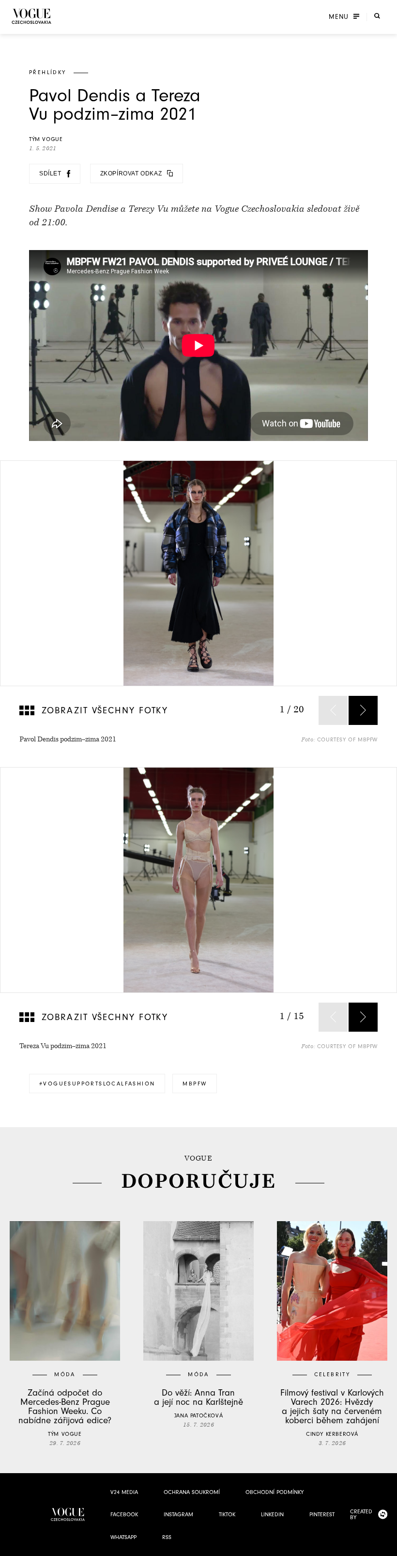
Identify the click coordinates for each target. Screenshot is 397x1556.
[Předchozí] (333, 710)
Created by (361, 1514)
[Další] (363, 710)
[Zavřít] (387, 1546)
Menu (339, 17)
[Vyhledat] (377, 16)
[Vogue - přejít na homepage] (31, 16)
